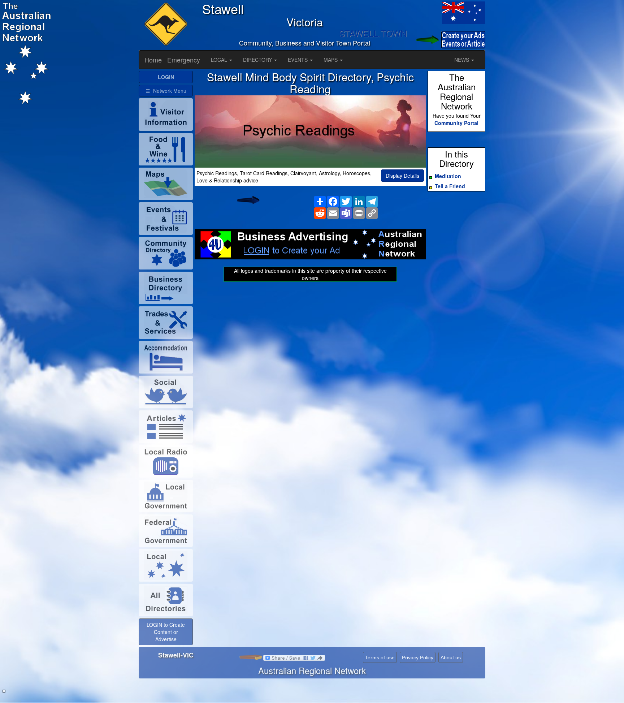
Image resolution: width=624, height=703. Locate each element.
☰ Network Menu (166, 90)
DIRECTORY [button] (258, 59)
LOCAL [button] (220, 59)
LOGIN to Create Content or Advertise (166, 632)
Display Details (402, 175)
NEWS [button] (462, 59)
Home (153, 59)
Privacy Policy (417, 657)
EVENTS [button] (298, 59)
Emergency (183, 59)
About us (451, 657)
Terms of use (380, 657)
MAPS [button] (331, 59)
